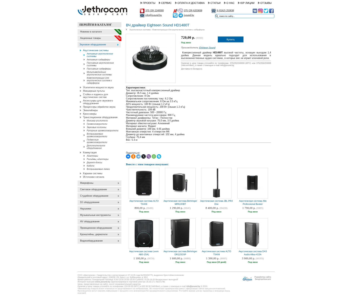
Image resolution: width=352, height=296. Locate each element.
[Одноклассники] (133, 156)
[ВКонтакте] (128, 156)
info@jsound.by (153, 15)
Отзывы (266, 2)
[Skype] (159, 156)
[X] (143, 156)
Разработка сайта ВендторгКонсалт (262, 278)
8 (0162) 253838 (225, 10)
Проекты (149, 2)
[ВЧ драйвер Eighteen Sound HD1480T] (150, 80)
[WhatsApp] (154, 156)
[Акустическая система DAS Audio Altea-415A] (253, 247)
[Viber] (148, 156)
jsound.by (189, 15)
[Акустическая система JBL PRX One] (216, 197)
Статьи (215, 2)
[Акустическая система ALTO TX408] (144, 197)
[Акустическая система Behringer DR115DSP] (180, 247)
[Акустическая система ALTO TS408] (216, 247)
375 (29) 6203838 (193, 10)
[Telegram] (138, 156)
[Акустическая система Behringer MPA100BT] (180, 197)
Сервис (166, 2)
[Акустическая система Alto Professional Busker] (253, 191)
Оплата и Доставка (191, 2)
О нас (230, 2)
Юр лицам (247, 2)
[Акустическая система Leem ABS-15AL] (144, 247)
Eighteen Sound (207, 47)
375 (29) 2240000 (154, 10)
